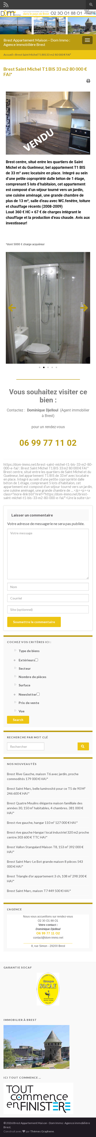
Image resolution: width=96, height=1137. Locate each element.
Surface (24, 685)
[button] (12, 307)
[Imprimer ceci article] (88, 81)
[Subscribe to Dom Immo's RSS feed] (5, 3)
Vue (21, 711)
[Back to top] (85, 1126)
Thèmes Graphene (42, 1131)
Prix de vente (29, 702)
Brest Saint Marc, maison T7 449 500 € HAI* (39, 891)
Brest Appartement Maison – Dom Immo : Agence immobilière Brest (36, 42)
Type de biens (29, 651)
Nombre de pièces (32, 676)
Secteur (25, 668)
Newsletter (28, 694)
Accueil (8, 54)
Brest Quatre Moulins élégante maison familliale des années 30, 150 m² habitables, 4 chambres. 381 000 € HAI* (45, 808)
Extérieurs (27, 660)
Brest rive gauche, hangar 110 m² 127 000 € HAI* (42, 823)
